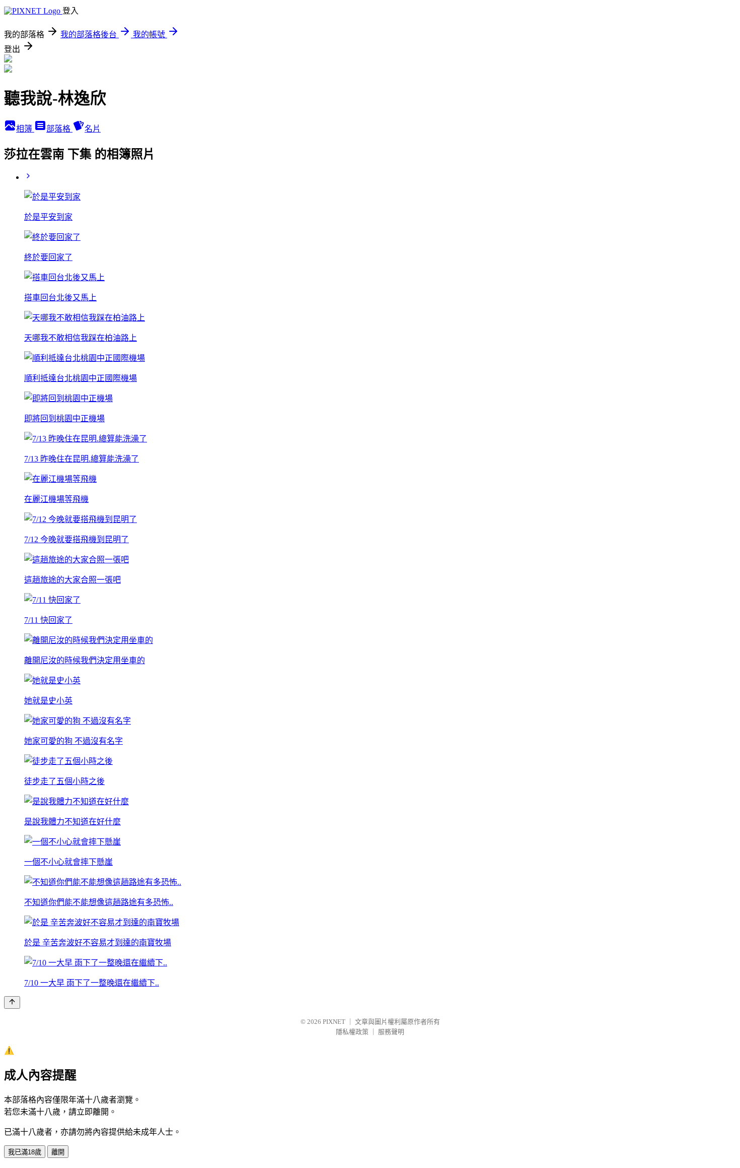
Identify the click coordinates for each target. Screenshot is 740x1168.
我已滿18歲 (24, 1152)
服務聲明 (391, 1031)
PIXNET (334, 1021)
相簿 (25, 128)
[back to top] (12, 1002)
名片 (93, 128)
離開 (57, 1152)
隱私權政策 (352, 1031)
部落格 (59, 128)
